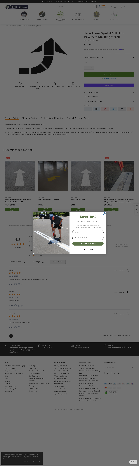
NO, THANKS (88, 249)
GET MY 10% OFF (88, 243)
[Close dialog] (104, 213)
